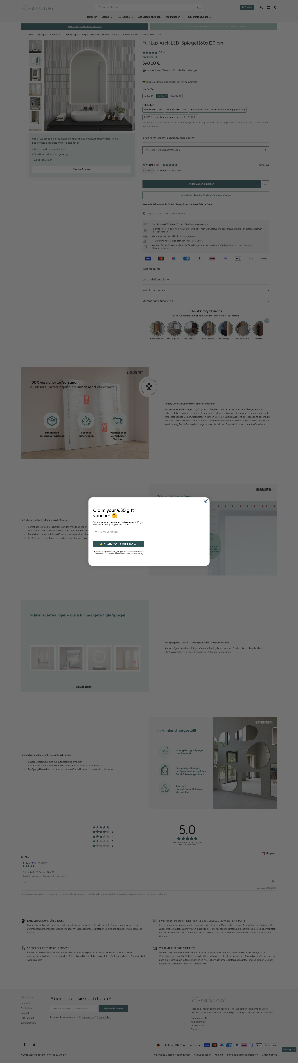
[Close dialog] (206, 501)
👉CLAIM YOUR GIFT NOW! (119, 544)
